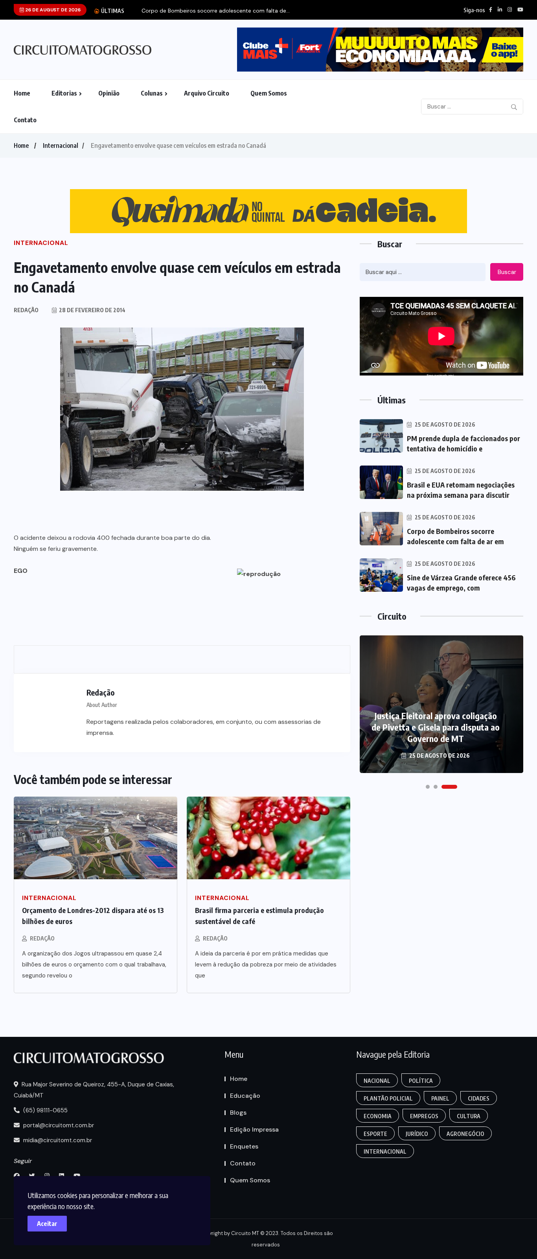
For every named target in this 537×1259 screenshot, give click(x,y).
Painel (440, 1098)
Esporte (375, 1133)
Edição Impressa (254, 1129)
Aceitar (47, 1224)
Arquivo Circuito (206, 93)
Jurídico (417, 1133)
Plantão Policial (388, 1098)
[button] (428, 787)
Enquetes (244, 1146)
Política (421, 1080)
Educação (245, 1096)
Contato (25, 120)
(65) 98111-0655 (45, 1110)
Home (22, 93)
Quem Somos (268, 93)
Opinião (109, 93)
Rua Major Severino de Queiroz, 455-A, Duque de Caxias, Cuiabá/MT (94, 1089)
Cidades (478, 1098)
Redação (42, 938)
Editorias (64, 93)
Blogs (238, 1112)
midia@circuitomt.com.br (57, 1140)
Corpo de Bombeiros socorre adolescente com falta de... (216, 11)
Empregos (424, 1116)
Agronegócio (465, 1133)
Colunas (152, 93)
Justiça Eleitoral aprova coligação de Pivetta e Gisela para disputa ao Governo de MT (435, 727)
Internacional (60, 145)
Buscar (507, 272)
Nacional (377, 1080)
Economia (378, 1116)
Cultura (468, 1116)
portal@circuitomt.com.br (58, 1125)
